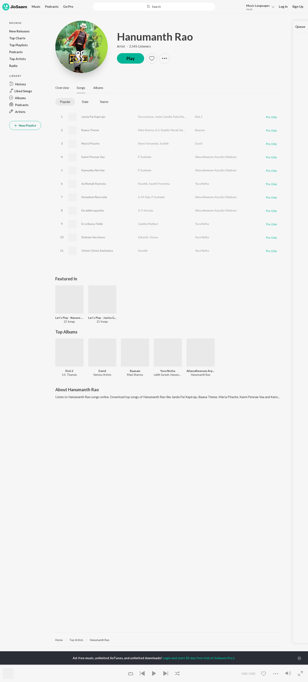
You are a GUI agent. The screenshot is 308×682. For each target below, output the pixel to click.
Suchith (164, 143)
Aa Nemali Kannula (93, 183)
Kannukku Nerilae (93, 170)
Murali (174, 130)
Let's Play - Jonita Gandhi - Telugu (102, 317)
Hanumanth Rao (155, 36)
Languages (258, 5)
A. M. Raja (144, 197)
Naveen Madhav (189, 130)
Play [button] (130, 58)
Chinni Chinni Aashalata (97, 250)
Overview (62, 88)
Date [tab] (85, 102)
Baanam (200, 130)
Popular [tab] (65, 102)
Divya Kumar (146, 116)
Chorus (153, 237)
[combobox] (154, 7)
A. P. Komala (145, 210)
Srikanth (143, 237)
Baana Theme (90, 130)
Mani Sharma (146, 130)
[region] (167, 639)
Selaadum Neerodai (94, 197)
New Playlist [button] (27, 125)
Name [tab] (104, 102)
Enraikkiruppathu (92, 210)
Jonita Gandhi (163, 116)
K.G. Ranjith (162, 130)
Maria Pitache (90, 143)
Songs (81, 88)
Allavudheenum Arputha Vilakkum (216, 157)
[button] (259, 7)
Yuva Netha (202, 183)
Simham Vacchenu (93, 237)
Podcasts (51, 6)
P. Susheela (144, 157)
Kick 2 (198, 116)
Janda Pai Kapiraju (93, 116)
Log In (283, 6)
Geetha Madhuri (148, 224)
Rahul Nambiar (182, 116)
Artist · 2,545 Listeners (134, 46)
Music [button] (36, 6)
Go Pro (68, 6)
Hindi (249, 9)
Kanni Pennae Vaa (93, 157)
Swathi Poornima (159, 183)
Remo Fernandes (148, 143)
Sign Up (297, 6)
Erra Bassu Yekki (92, 224)
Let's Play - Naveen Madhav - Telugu (69, 317)
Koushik (143, 183)
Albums (98, 88)
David (198, 143)
